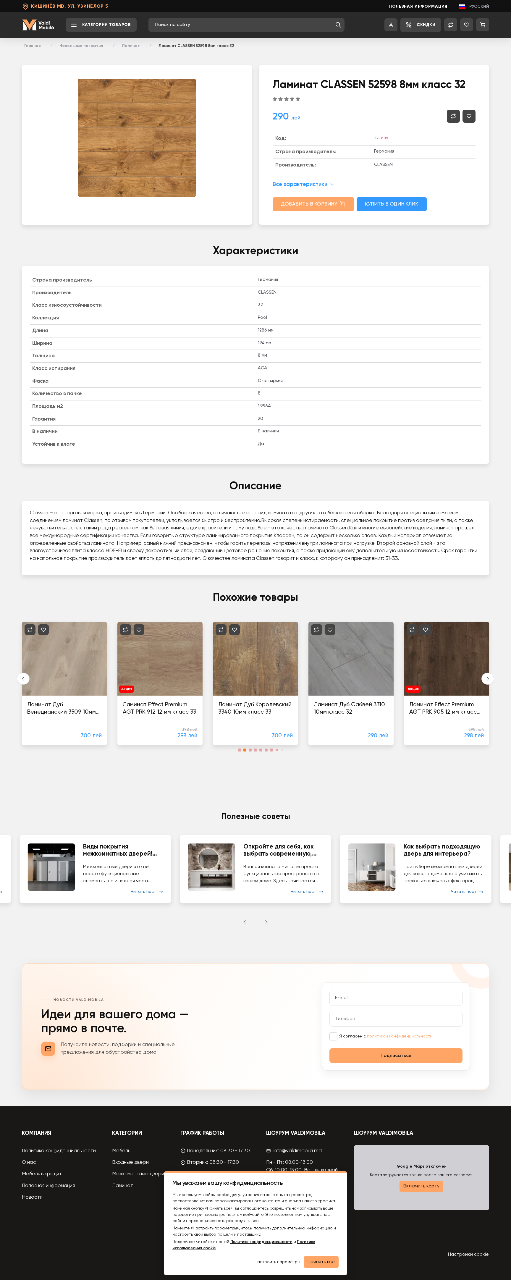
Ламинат (131, 46)
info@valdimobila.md (298, 1150)
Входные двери (130, 1162)
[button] (338, 25)
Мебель (121, 1150)
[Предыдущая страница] (23, 679)
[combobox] (244, 25)
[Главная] (38, 25)
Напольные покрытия (81, 46)
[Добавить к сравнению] (453, 116)
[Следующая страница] (487, 679)
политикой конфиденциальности (399, 1036)
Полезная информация (418, 6)
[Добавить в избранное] (469, 116)
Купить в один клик (391, 204)
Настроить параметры (277, 1262)
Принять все (321, 1262)
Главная (32, 46)
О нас (29, 1162)
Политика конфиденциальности (59, 1150)
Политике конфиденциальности (261, 1242)
